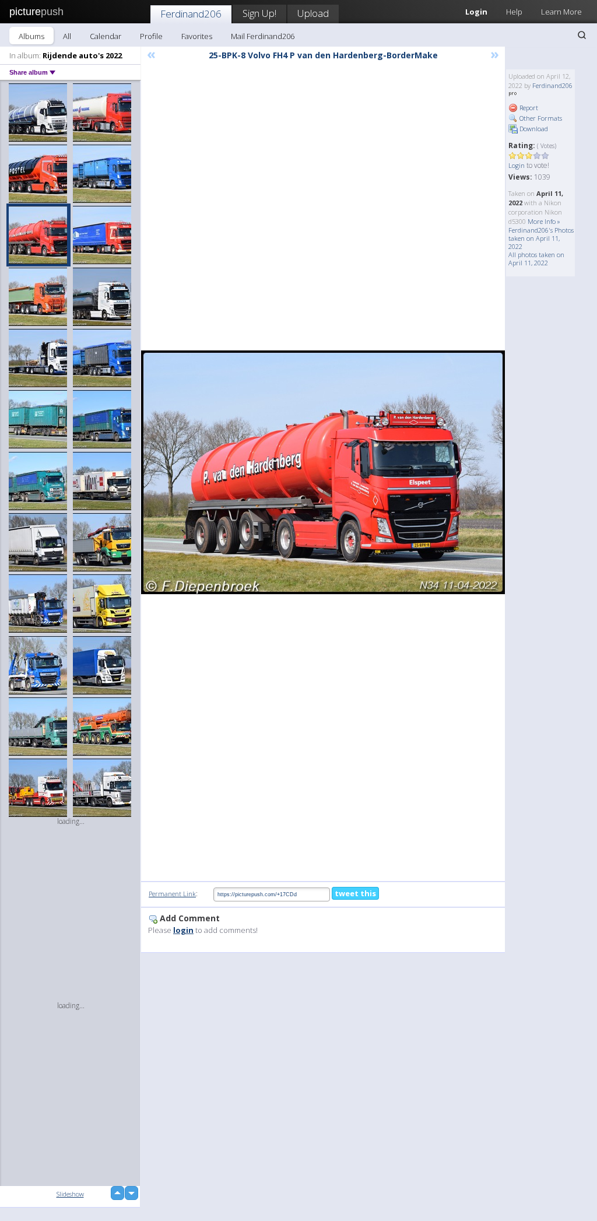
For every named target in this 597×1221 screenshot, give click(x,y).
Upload (313, 13)
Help (514, 11)
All (67, 36)
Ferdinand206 (191, 13)
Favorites (196, 36)
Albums (31, 36)
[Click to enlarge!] (323, 472)
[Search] (582, 35)
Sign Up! (259, 13)
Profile (151, 36)
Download (533, 128)
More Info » (544, 221)
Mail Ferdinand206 (262, 36)
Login (516, 165)
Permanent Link (172, 893)
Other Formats (540, 118)
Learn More (561, 11)
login (183, 930)
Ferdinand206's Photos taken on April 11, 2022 (541, 238)
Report (528, 107)
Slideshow (70, 1194)
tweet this (355, 893)
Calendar (105, 36)
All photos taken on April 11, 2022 (536, 258)
